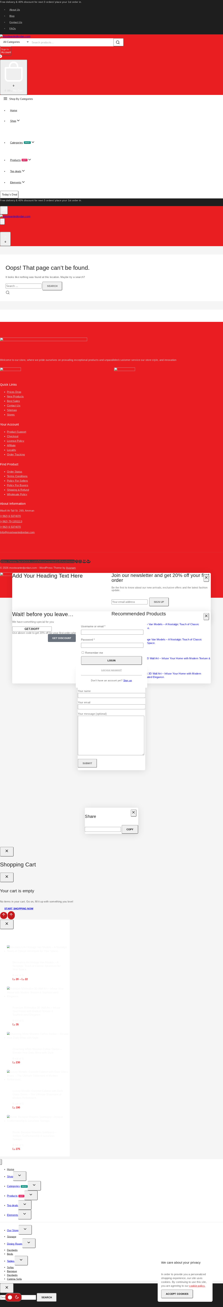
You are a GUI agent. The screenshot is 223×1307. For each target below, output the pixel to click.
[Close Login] (7, 851)
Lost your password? (111, 670)
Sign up (127, 680)
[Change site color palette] (13, 1297)
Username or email (98, 626)
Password (93, 639)
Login (111, 660)
